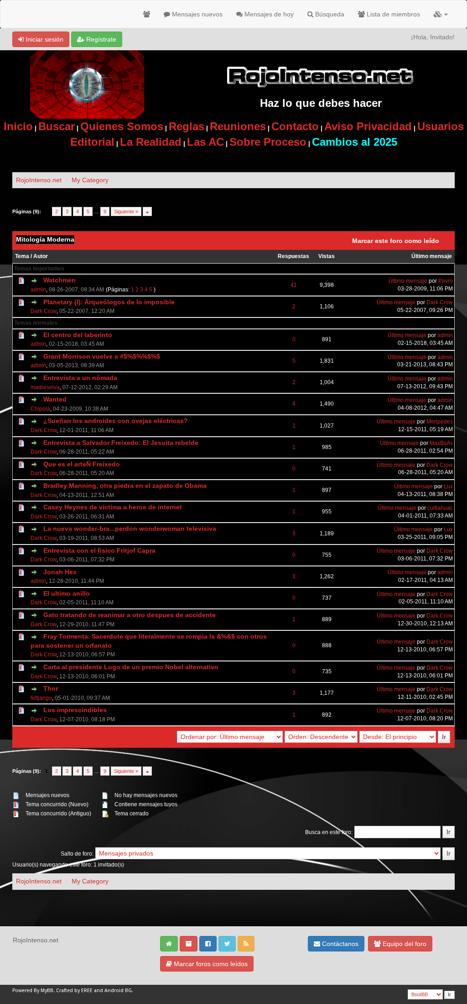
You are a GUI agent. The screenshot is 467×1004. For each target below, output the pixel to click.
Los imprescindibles (75, 709)
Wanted (55, 399)
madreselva (45, 387)
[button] (441, 14)
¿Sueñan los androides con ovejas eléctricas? (115, 420)
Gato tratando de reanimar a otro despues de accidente (129, 614)
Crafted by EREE (74, 990)
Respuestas (293, 256)
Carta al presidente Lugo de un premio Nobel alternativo (130, 667)
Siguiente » (126, 211)
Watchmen (59, 280)
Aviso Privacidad (368, 126)
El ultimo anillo (66, 593)
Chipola (40, 409)
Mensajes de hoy (268, 14)
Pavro (445, 281)
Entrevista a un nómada (80, 377)
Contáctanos (339, 943)
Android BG (118, 990)
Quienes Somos (121, 126)
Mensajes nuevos (196, 14)
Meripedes (439, 421)
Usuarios (440, 126)
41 (294, 285)
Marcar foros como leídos (210, 963)
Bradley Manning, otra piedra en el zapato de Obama (125, 485)
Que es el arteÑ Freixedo (81, 464)
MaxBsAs (441, 443)
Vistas (326, 256)
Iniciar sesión (43, 39)
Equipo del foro (403, 943)
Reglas (186, 126)
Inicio (18, 126)
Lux (448, 486)
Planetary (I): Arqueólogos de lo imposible (109, 302)
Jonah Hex (60, 572)
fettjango (41, 698)
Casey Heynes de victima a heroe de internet (112, 507)
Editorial (92, 142)
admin (38, 289)
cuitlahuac (440, 508)
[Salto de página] (147, 211)
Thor (50, 688)
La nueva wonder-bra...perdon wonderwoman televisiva (129, 528)
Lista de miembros (392, 14)
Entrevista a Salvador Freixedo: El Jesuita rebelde (120, 442)
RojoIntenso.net (39, 180)
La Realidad (151, 142)
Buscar (56, 126)
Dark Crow (44, 311)
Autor (40, 256)
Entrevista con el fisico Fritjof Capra (99, 550)
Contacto (295, 126)
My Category (90, 180)
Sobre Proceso (267, 142)
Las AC (205, 142)
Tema (22, 256)
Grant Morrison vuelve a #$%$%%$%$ (101, 356)
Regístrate (100, 39)
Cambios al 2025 (354, 142)
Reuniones (238, 126)
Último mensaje (431, 256)
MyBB (47, 990)
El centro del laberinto (77, 334)
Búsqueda (328, 14)
